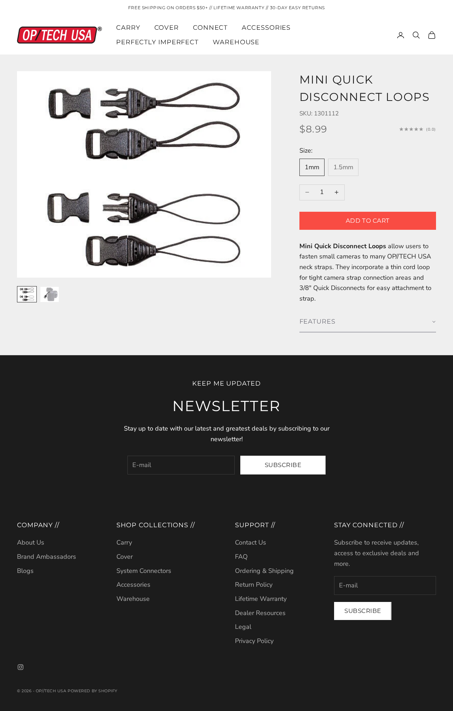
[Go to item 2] (49, 294)
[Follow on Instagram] (20, 667)
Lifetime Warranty (261, 599)
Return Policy (254, 584)
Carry (124, 542)
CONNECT (210, 28)
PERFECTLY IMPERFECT (157, 42)
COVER (166, 28)
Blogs (25, 571)
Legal (243, 626)
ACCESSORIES (266, 28)
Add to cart (368, 220)
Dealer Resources (260, 613)
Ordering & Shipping (264, 571)
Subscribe (283, 464)
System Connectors (143, 571)
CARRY (128, 28)
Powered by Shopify (92, 690)
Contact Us (250, 542)
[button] (367, 322)
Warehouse (236, 42)
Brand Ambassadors (46, 556)
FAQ (241, 556)
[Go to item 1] (27, 294)
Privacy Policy (254, 641)
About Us (30, 542)
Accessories (133, 584)
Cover (124, 556)
